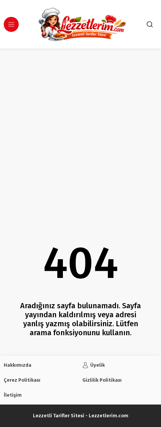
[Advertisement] (80, 133)
